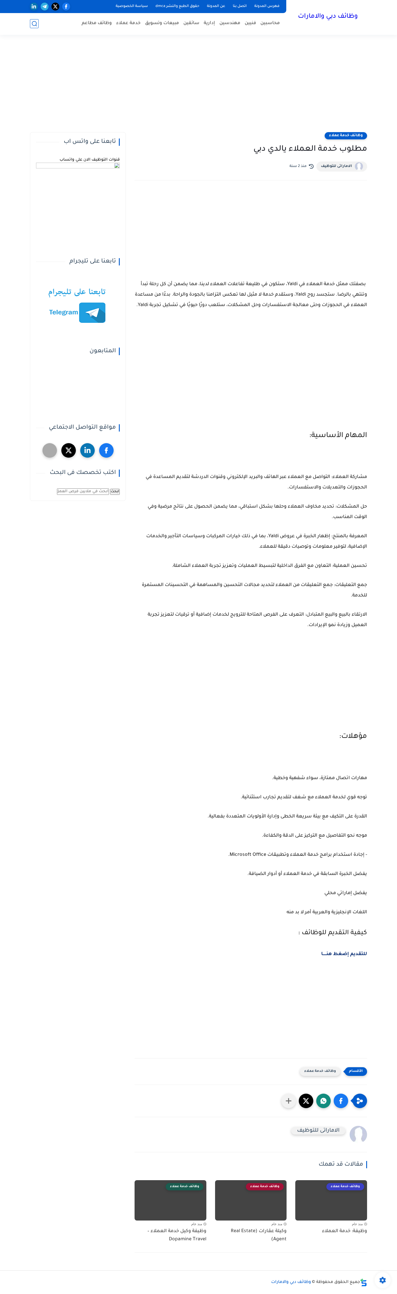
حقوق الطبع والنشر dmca (177, 6)
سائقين (191, 23)
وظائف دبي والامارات (328, 16)
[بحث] (34, 23)
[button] (341, 1101)
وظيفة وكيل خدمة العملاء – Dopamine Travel (176, 1235)
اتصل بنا (240, 6)
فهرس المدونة (267, 6)
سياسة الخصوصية (132, 6)
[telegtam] (49, 450)
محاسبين (270, 23)
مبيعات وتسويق (162, 23)
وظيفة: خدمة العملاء (344, 1231)
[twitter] (55, 6)
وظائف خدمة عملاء (346, 136)
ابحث (115, 492)
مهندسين (229, 23)
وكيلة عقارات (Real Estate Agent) (259, 1235)
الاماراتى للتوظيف (336, 166)
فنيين (250, 23)
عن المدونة (216, 6)
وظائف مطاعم (97, 23)
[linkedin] (34, 6)
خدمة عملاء (128, 23)
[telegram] (45, 6)
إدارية (209, 23)
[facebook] (66, 6)
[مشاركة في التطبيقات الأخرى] (288, 1101)
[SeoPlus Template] (363, 1282)
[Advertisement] (198, 87)
